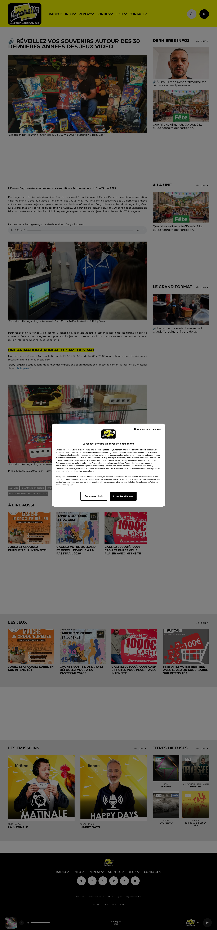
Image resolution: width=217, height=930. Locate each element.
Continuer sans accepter (148, 429)
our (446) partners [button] (70, 449)
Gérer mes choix (94, 496)
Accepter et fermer (123, 496)
